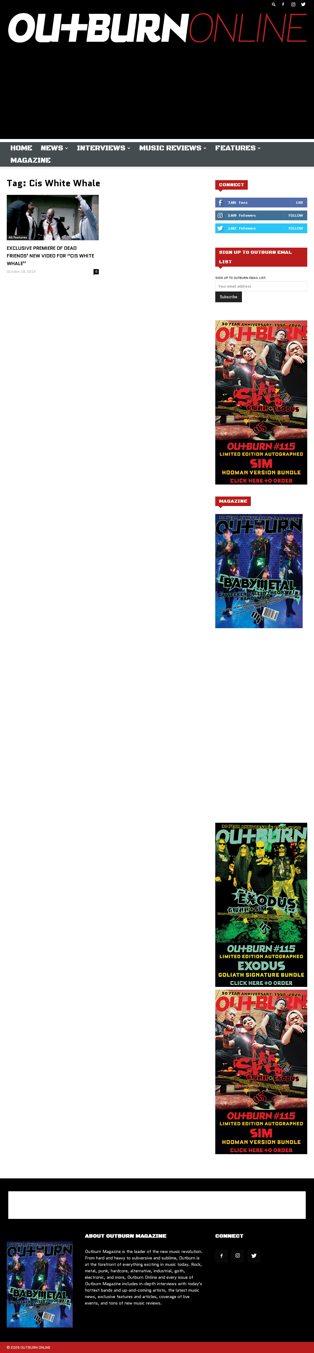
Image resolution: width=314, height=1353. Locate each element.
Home (21, 148)
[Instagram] (293, 4)
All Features (18, 237)
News (52, 148)
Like (299, 202)
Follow (296, 215)
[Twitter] (303, 4)
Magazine (30, 160)
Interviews (101, 148)
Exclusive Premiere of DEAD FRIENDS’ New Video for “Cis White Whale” (50, 256)
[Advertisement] (157, 96)
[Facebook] (283, 4)
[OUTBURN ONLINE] (157, 29)
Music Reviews (170, 148)
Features (235, 148)
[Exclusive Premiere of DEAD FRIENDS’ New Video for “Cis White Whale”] (53, 217)
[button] (273, 4)
